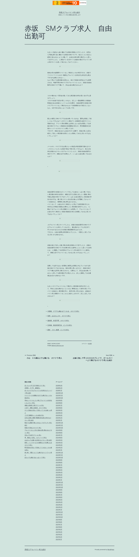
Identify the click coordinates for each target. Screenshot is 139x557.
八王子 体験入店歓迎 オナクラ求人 (36, 408)
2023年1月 (59, 480)
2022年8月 (59, 492)
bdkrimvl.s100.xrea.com (57, 345)
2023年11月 (59, 455)
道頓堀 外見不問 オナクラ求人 (58, 320)
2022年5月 (59, 499)
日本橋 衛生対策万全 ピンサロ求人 (59, 325)
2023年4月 (59, 472)
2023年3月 (59, 475)
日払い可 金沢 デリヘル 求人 (33, 435)
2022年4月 (59, 502)
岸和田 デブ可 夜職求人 (32, 388)
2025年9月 (59, 400)
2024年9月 (59, 430)
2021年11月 (59, 514)
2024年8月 (59, 432)
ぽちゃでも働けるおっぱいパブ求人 (35, 457)
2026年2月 (59, 388)
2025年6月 (59, 408)
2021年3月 (59, 534)
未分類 (90, 343)
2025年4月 (59, 413)
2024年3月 (59, 445)
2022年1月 (59, 509)
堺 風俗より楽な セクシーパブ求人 (36, 437)
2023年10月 (59, 457)
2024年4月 (59, 442)
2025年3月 (59, 415)
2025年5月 (59, 410)
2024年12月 (59, 422)
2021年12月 (59, 512)
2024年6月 (59, 437)
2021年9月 (59, 519)
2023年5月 (59, 470)
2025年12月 (59, 393)
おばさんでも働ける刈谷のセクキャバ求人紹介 (38, 440)
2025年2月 (59, 418)
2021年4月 (59, 532)
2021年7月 (59, 524)
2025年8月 (59, 403)
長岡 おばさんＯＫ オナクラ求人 (59, 316)
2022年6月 (59, 497)
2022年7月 (59, 494)
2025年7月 (59, 405)
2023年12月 (59, 452)
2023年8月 (59, 462)
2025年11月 (59, 395)
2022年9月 (59, 489)
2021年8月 (59, 522)
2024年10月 (59, 427)
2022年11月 (59, 485)
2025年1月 (59, 420)
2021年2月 (59, 537)
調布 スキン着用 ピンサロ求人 (58, 330)
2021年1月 (59, 539)
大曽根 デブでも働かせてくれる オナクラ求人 (63, 311)
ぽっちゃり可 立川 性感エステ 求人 (35, 385)
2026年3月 (59, 385)
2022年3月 (59, 504)
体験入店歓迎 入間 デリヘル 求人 (34, 405)
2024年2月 (59, 447)
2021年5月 (59, 529)
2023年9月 (59, 460)
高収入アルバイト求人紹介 (69, 12)
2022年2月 (59, 507)
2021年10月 (59, 517)
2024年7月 (59, 435)
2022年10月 (59, 487)
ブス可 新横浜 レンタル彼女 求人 (34, 415)
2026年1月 (59, 390)
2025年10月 (59, 398)
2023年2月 (59, 477)
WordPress (110, 549)
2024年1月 (59, 450)
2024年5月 (59, 440)
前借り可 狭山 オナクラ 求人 (33, 427)
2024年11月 (59, 425)
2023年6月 (59, 467)
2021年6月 (59, 527)
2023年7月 (59, 465)
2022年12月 (59, 482)
